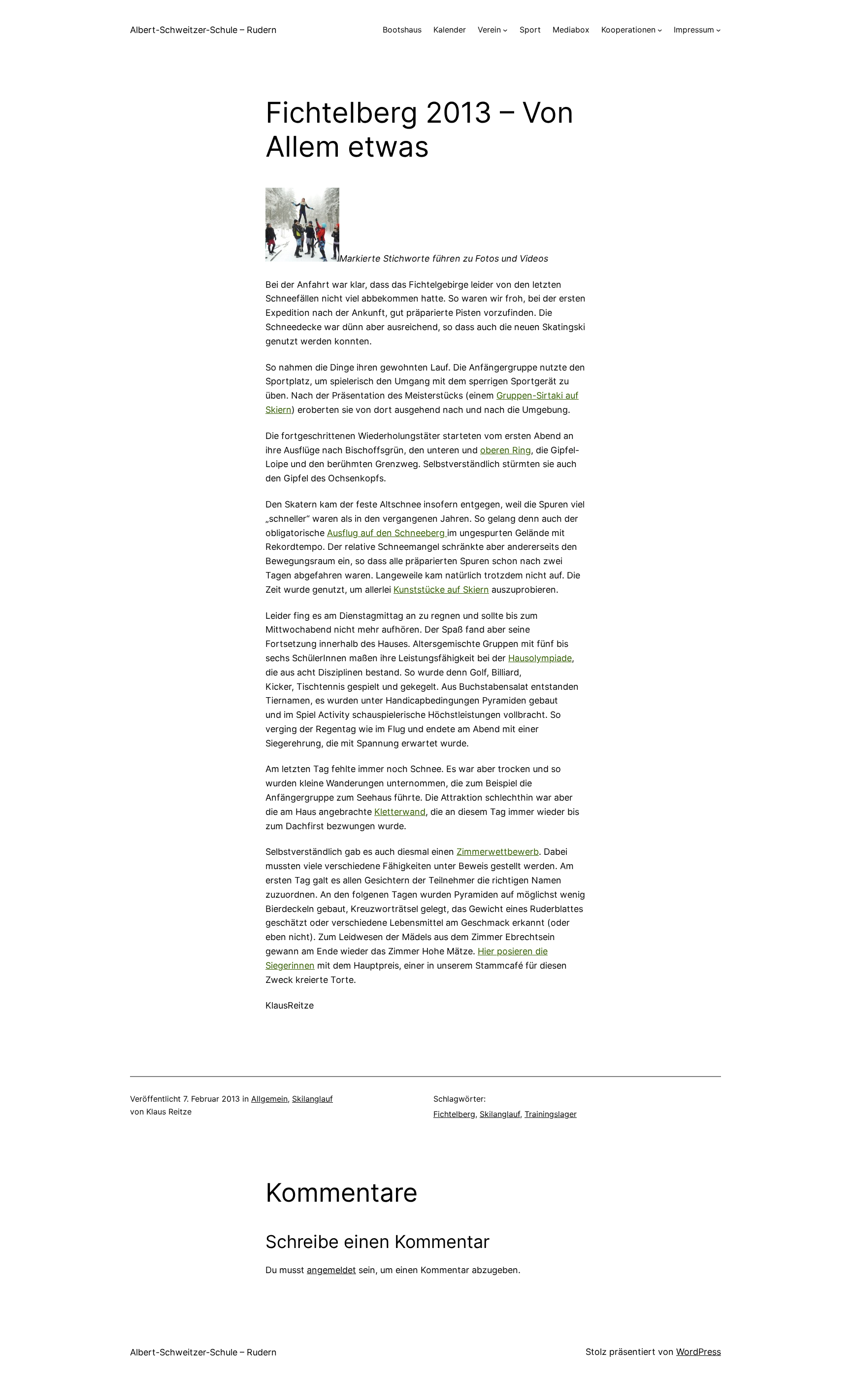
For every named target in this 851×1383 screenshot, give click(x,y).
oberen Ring (505, 450)
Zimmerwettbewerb (498, 851)
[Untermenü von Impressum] (718, 30)
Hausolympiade (540, 658)
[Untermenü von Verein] (505, 30)
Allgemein (269, 1099)
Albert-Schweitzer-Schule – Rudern (203, 30)
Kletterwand (400, 812)
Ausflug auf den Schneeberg (387, 533)
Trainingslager (550, 1114)
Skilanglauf (312, 1099)
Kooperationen (628, 29)
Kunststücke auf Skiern (441, 589)
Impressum (694, 29)
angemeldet (331, 1270)
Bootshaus (402, 29)
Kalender (449, 29)
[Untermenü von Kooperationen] (659, 30)
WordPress (698, 1352)
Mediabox (571, 29)
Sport (530, 29)
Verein (489, 29)
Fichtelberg (454, 1114)
